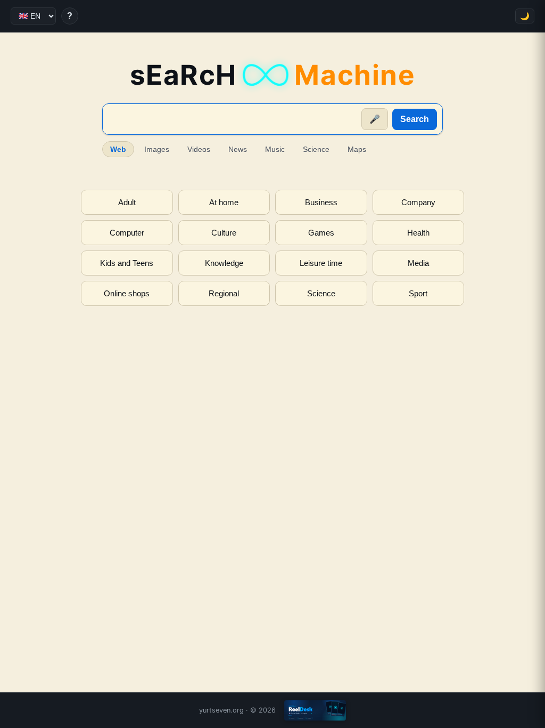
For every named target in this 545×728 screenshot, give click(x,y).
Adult (127, 202)
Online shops (127, 293)
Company (418, 202)
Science (316, 149)
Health (418, 232)
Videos (198, 149)
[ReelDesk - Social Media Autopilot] (314, 710)
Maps (357, 149)
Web (118, 149)
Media (418, 263)
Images (156, 149)
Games (321, 232)
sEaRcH (273, 74)
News (237, 149)
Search (414, 119)
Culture (223, 232)
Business (321, 202)
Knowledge (224, 263)
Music (275, 149)
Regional (224, 293)
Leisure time (321, 263)
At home (223, 202)
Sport (418, 293)
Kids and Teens (126, 263)
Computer (127, 232)
